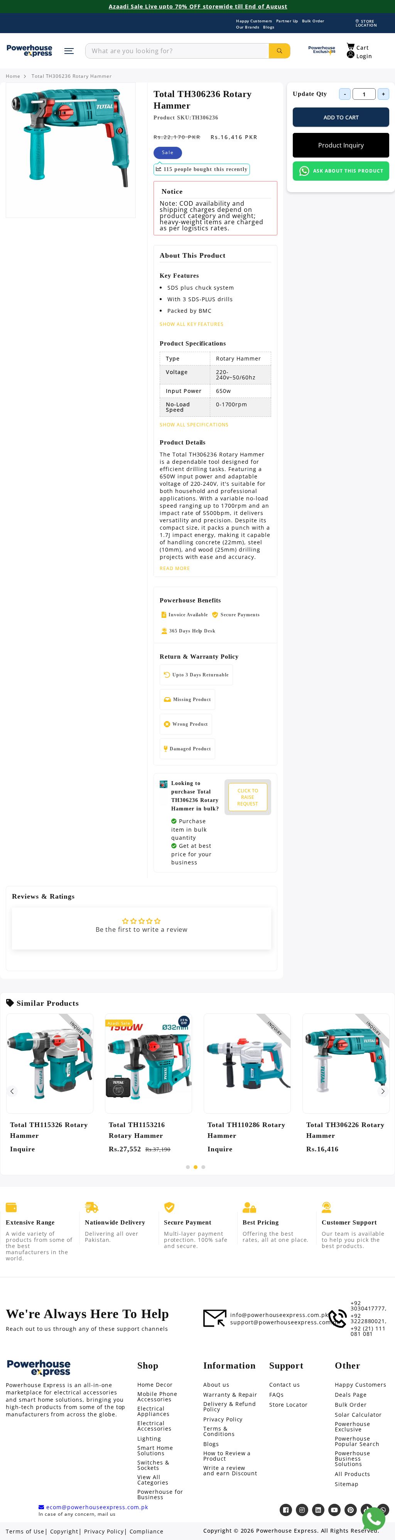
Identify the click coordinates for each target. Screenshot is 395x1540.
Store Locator (288, 1404)
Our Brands (247, 27)
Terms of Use (25, 1531)
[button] (358, 46)
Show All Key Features (192, 324)
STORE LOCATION (366, 23)
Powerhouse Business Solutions (352, 1459)
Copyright (64, 1531)
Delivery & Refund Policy (229, 1406)
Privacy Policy (223, 1419)
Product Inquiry (341, 145)
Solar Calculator (358, 1415)
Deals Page (351, 1394)
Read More (175, 568)
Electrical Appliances (153, 1411)
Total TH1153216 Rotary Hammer (137, 1130)
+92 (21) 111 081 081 (368, 1331)
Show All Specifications (194, 425)
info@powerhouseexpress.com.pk (279, 1315)
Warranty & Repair (230, 1394)
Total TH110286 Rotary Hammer (246, 1130)
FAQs (276, 1394)
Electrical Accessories (154, 1426)
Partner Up (287, 21)
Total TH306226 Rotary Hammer (345, 1130)
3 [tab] (203, 1167)
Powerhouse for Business (160, 1494)
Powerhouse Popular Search (357, 1441)
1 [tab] (188, 1167)
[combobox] (177, 51)
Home (13, 76)
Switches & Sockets (153, 1465)
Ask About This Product (348, 171)
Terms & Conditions (219, 1431)
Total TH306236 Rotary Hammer (72, 76)
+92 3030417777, (369, 1305)
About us (216, 1384)
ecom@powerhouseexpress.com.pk (96, 1507)
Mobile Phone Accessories (157, 1396)
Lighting (149, 1438)
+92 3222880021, (369, 1318)
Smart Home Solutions (155, 1450)
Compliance (147, 1531)
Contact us (284, 1384)
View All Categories (153, 1480)
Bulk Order (313, 21)
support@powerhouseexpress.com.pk (285, 1322)
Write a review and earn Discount (230, 1470)
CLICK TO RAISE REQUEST (247, 797)
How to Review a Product (227, 1456)
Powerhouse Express (286, 1530)
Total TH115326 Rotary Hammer (49, 1130)
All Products (352, 1474)
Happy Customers (254, 21)
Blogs (269, 27)
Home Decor (155, 1384)
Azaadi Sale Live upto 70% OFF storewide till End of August (198, 6)
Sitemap (347, 1484)
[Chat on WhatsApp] (373, 1518)
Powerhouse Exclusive (352, 1426)
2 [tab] (196, 1167)
